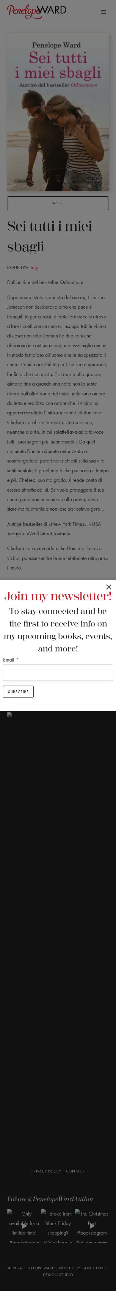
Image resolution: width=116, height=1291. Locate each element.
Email (11, 659)
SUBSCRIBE (18, 691)
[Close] (109, 587)
